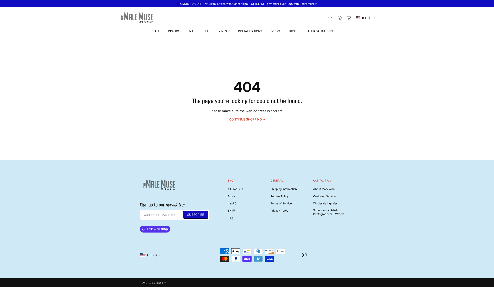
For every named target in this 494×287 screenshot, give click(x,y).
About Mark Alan (324, 189)
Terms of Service (281, 203)
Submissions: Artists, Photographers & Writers (328, 212)
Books (231, 196)
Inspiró (232, 203)
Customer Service (324, 196)
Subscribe (195, 215)
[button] (224, 31)
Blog (230, 217)
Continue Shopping (245, 119)
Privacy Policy (279, 210)
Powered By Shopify (153, 282)
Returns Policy (279, 196)
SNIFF (231, 210)
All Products (235, 189)
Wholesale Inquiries (325, 203)
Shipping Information (284, 189)
